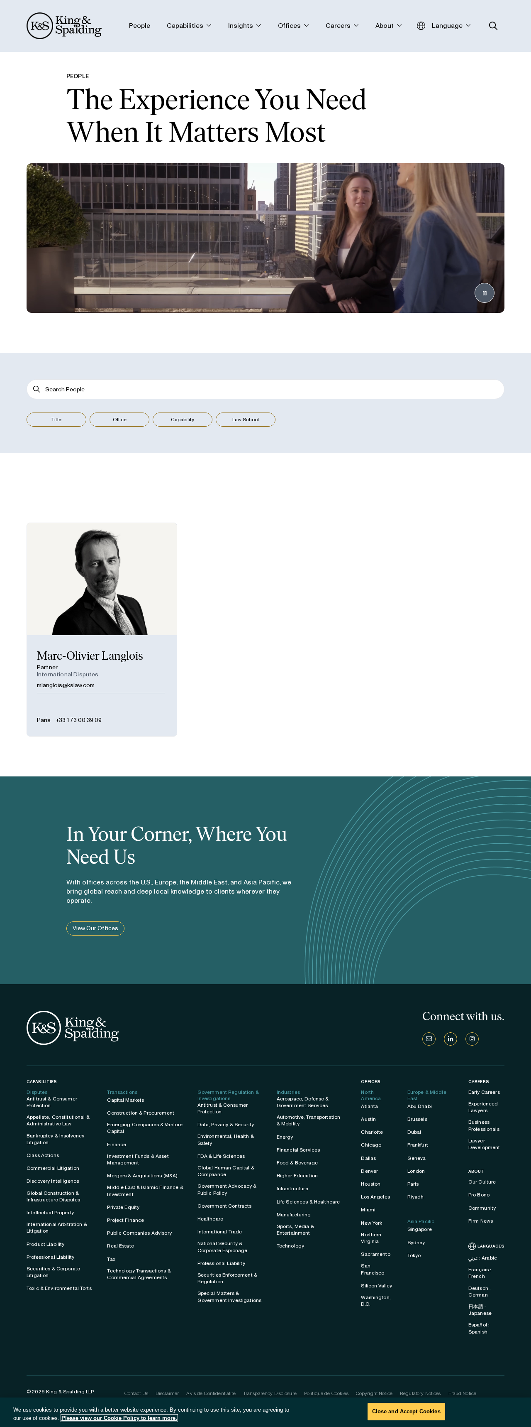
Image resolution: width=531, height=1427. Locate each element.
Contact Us (136, 1393)
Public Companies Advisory (139, 1233)
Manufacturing (294, 1215)
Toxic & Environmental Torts (59, 1288)
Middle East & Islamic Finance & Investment (145, 1190)
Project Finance (125, 1220)
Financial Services (298, 1150)
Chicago (371, 1145)
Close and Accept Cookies (406, 1411)
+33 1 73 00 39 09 (79, 720)
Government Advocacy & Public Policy (227, 1189)
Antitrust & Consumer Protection (52, 1102)
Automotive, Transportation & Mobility (309, 1120)
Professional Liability (50, 1257)
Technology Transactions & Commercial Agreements (139, 1274)
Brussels (417, 1119)
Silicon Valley (376, 1286)
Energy (285, 1137)
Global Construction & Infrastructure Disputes (53, 1196)
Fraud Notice (462, 1393)
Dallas (368, 1158)
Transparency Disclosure (270, 1393)
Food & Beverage (297, 1163)
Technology (290, 1246)
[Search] (37, 389)
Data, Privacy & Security (225, 1124)
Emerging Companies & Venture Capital (145, 1128)
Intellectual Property (50, 1213)
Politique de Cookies (326, 1393)
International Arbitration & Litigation (57, 1227)
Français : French (479, 1273)
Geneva (416, 1158)
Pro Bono (479, 1195)
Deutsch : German (479, 1291)
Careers (478, 1081)
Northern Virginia (371, 1238)
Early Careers (484, 1092)
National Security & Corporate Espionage (222, 1246)
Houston (370, 1184)
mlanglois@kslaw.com (66, 685)
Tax (111, 1259)
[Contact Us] (429, 1039)
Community (482, 1208)
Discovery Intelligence (53, 1181)
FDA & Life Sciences (221, 1156)
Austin (368, 1119)
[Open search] (493, 26)
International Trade (219, 1232)
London (416, 1171)
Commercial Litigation (53, 1168)
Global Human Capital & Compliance (225, 1171)
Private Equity (123, 1207)
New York (371, 1223)
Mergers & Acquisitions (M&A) (142, 1176)
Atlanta (369, 1106)
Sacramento (375, 1254)
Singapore (419, 1229)
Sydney (416, 1242)
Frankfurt (417, 1145)
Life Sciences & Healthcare (308, 1202)
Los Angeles (375, 1197)
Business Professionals (483, 1125)
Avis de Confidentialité (210, 1393)
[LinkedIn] (450, 1039)
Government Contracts (224, 1206)
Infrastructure (292, 1188)
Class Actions (43, 1155)
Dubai (414, 1132)
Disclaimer (167, 1393)
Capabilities (42, 1081)
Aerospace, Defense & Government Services (303, 1102)
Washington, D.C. (376, 1300)
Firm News (480, 1221)
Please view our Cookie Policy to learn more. (119, 1418)
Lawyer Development (484, 1144)
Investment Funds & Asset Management (137, 1159)
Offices (370, 1081)
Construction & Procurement (140, 1113)
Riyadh (415, 1197)
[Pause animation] (484, 293)
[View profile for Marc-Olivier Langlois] (102, 629)
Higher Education (297, 1176)
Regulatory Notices (420, 1393)
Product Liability (45, 1244)
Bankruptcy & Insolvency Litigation (55, 1139)
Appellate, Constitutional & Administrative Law (58, 1120)
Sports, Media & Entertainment (295, 1229)
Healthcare (210, 1219)
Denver (369, 1171)
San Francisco (372, 1269)
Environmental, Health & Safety (225, 1139)
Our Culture (482, 1182)
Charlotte (372, 1132)
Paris (44, 720)
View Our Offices (95, 928)
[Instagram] (472, 1039)
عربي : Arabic (482, 1258)
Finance (116, 1144)
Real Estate (120, 1246)
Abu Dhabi (419, 1106)
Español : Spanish (479, 1328)
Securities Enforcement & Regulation (227, 1278)
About (476, 1171)
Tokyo (414, 1255)
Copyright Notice (374, 1393)
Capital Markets (125, 1100)
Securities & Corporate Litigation (53, 1272)
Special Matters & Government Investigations (229, 1296)
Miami (368, 1210)
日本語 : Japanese (480, 1310)
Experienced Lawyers (483, 1107)
